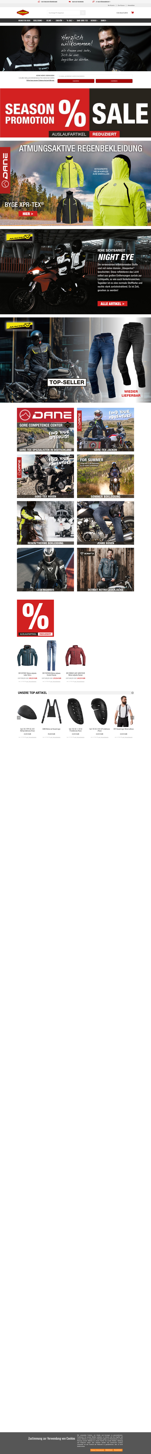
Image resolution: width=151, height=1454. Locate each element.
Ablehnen (108, 1450)
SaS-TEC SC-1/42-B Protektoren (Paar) (99, 730)
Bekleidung (37, 20)
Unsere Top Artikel (32, 693)
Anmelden (131, 5)
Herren (94, 20)
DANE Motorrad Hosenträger (52, 729)
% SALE (70, 20)
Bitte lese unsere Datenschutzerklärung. (40, 80)
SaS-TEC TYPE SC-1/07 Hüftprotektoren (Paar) (27, 730)
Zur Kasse (121, 5)
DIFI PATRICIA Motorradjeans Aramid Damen (51, 674)
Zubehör (59, 20)
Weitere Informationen (97, 1450)
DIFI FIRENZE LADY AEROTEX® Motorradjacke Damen (75, 674)
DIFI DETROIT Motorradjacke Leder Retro (27, 674)
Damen (103, 20)
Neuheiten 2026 (24, 20)
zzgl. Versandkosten (31, 681)
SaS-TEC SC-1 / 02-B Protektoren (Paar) (75, 730)
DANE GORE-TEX (82, 20)
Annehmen (118, 1450)
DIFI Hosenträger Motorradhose (124, 729)
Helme (49, 20)
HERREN (114, 81)
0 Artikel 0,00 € (122, 13)
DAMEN (76, 81)
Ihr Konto (111, 5)
